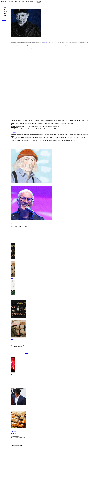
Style (19, 1)
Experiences (11, 1)
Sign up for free (12, 226)
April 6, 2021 (14, 132)
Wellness (23, 1)
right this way (26, 353)
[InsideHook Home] (3, 1)
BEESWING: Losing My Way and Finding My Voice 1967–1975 (50, 42)
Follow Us (38, 1)
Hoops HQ (31, 1)
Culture (16, 1)
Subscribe (38, 2)
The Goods (27, 1)
